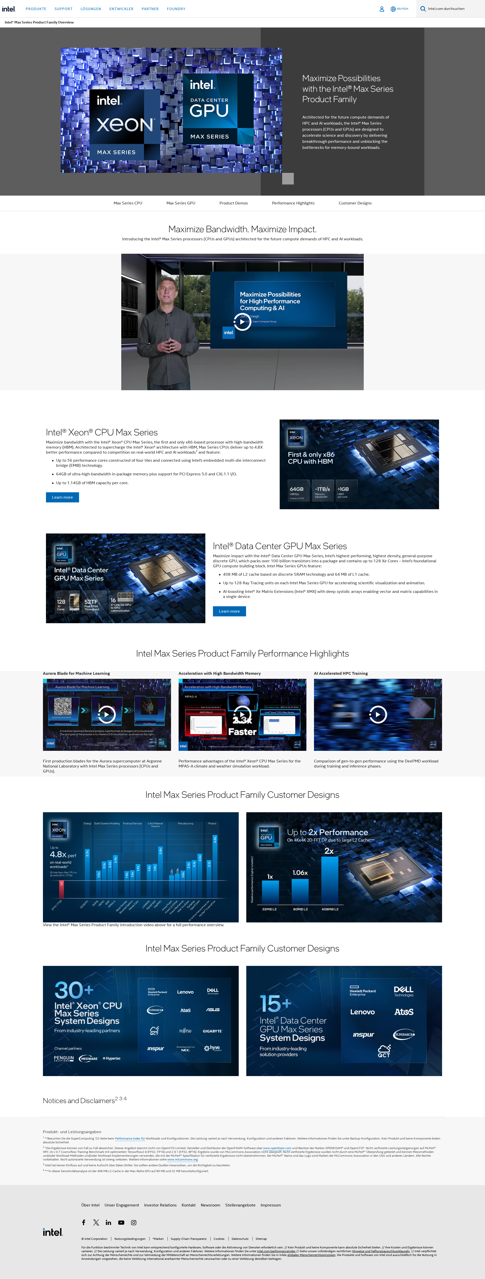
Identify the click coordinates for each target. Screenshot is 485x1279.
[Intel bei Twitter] (96, 1223)
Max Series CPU (128, 203)
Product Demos (234, 203)
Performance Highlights (293, 203)
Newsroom (210, 1205)
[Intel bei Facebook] (83, 1223)
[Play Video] (242, 322)
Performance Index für (130, 1138)
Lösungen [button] (91, 9)
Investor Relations (160, 1205)
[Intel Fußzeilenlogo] (53, 1231)
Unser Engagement (122, 1205)
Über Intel (90, 1205)
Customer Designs (355, 203)
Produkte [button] (36, 9)
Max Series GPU (180, 203)
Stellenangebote (240, 1205)
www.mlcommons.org (182, 1159)
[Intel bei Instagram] (133, 1223)
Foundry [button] (176, 9)
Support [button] (63, 9)
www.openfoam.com (277, 1148)
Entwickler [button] (121, 9)
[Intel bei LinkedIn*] (108, 1223)
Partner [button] (150, 9)
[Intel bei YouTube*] (121, 1223)
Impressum (271, 1205)
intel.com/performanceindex (276, 1251)
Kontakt (189, 1205)
